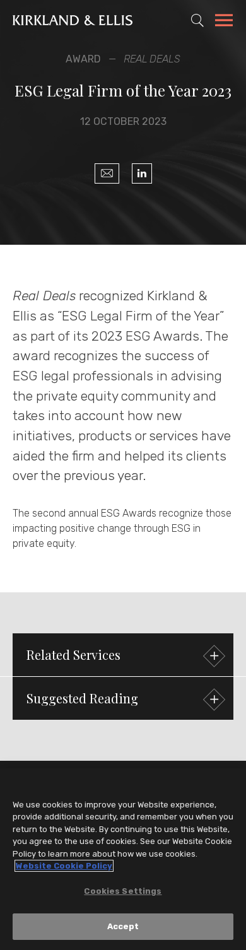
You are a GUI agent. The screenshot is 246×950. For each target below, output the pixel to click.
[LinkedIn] (142, 173)
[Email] (107, 173)
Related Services (73, 654)
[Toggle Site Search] (197, 20)
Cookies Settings (122, 891)
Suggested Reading (82, 698)
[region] (123, 859)
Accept (123, 926)
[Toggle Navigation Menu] (223, 22)
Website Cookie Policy (64, 866)
